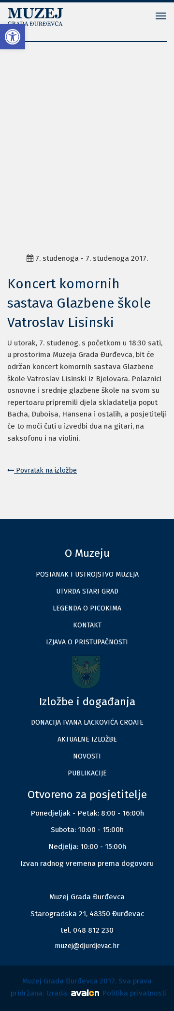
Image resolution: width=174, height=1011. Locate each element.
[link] (12, 36)
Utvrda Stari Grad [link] (87, 591)
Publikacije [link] (87, 773)
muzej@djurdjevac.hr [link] (87, 946)
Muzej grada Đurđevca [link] (38, 16)
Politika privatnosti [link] (134, 993)
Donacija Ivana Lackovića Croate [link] (87, 722)
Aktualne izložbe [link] (87, 739)
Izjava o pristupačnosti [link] (87, 642)
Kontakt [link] (87, 625)
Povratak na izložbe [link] (45, 470)
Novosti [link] (87, 756)
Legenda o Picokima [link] (87, 608)
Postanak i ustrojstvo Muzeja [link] (87, 574)
